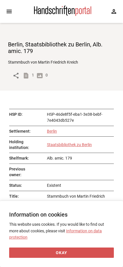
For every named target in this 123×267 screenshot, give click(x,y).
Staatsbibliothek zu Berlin (69, 144)
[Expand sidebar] (9, 11)
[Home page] (62, 14)
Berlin (52, 131)
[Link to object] (16, 75)
